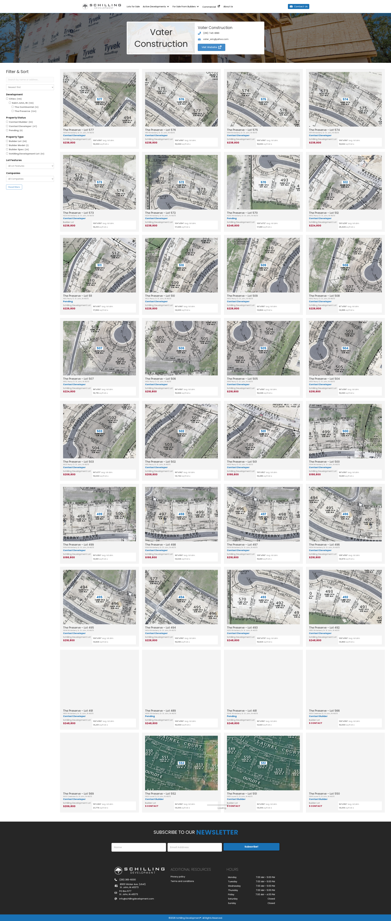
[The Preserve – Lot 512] (345, 182)
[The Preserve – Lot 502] (181, 431)
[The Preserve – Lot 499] (99, 514)
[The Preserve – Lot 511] (99, 265)
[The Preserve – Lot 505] (263, 348)
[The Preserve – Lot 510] (181, 265)
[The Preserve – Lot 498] (181, 514)
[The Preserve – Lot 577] (99, 99)
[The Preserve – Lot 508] (345, 265)
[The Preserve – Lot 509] (263, 265)
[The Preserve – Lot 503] (99, 431)
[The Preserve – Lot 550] (345, 763)
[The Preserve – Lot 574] (345, 99)
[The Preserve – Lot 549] (99, 846)
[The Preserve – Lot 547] (263, 846)
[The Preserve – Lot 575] (263, 99)
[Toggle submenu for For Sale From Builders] (198, 6)
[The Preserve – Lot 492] (345, 597)
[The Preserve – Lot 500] (345, 431)
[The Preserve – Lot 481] (263, 680)
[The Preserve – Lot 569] (99, 763)
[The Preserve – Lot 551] (263, 763)
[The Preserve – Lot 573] (99, 182)
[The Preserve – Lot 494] (181, 597)
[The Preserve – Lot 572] (181, 182)
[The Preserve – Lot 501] (263, 431)
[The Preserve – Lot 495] (99, 597)
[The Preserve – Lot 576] (181, 99)
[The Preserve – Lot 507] (99, 348)
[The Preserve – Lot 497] (263, 514)
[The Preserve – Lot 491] (99, 680)
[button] (298, 6)
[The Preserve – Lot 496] (345, 514)
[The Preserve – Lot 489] (181, 680)
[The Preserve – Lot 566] (345, 680)
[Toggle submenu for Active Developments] (168, 6)
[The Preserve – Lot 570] (263, 182)
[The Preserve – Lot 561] (345, 846)
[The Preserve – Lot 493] (263, 597)
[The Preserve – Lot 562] (181, 846)
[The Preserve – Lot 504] (345, 348)
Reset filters (14, 187)
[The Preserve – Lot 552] (181, 763)
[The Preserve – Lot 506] (181, 348)
